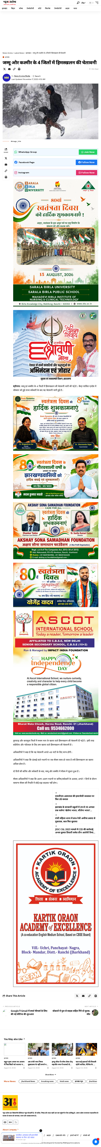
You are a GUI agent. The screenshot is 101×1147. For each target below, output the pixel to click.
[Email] (9, 69)
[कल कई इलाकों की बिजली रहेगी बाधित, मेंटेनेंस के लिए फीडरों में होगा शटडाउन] (86, 1049)
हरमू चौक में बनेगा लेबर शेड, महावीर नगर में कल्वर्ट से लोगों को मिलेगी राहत (62, 1063)
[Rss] (15, 1122)
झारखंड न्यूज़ (79, 1081)
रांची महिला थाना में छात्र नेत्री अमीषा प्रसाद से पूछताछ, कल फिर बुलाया (75, 820)
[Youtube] (5, 1122)
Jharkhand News (28, 1081)
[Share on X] (4, 69)
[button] (78, 2)
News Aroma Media (22, 76)
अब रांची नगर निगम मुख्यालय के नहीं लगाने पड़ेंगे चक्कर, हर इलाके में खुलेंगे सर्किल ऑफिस (38, 1063)
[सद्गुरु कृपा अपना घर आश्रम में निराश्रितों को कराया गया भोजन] (14, 1049)
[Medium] (10, 1122)
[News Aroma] (9, 2)
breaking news (47, 1081)
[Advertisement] (50, 30)
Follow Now (88, 162)
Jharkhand (93, 1081)
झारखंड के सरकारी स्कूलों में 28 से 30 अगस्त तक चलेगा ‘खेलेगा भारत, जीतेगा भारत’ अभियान (74, 809)
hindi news (64, 1081)
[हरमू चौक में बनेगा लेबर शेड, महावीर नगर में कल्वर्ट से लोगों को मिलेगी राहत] (62, 1049)
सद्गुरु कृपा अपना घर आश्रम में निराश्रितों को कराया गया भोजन (14, 1063)
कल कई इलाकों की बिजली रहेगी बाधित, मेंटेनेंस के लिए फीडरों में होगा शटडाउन (86, 1063)
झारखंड (7, 57)
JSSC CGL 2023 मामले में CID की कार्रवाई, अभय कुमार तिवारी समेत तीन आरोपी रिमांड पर (75, 831)
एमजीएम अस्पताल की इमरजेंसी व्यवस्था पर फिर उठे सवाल (74, 798)
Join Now (89, 152)
